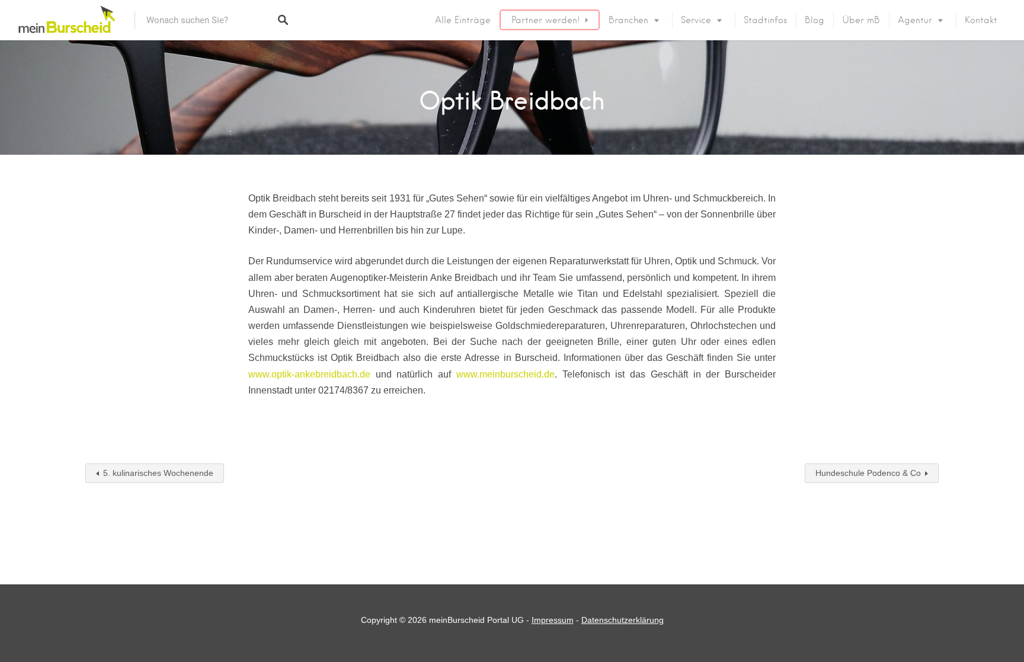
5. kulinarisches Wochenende (158, 473)
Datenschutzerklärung (622, 620)
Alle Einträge (463, 20)
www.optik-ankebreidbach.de (309, 374)
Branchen (628, 20)
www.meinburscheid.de (505, 374)
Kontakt (981, 20)
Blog (814, 20)
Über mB (861, 20)
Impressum (553, 620)
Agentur (915, 20)
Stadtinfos (765, 20)
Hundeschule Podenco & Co (868, 473)
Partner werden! (545, 20)
